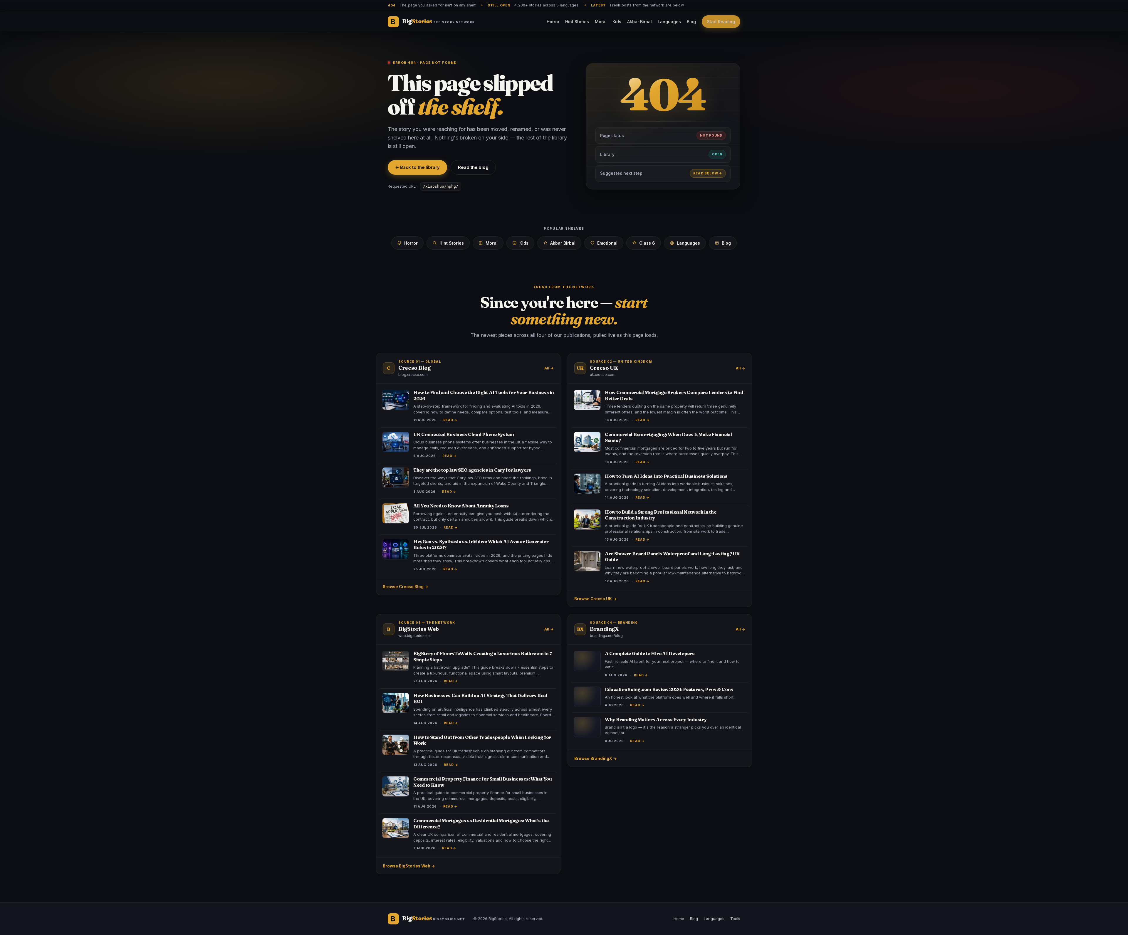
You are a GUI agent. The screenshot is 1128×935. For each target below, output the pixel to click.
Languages (669, 21)
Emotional (607, 243)
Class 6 (647, 243)
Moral (601, 21)
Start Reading (721, 21)
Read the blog (473, 167)
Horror (553, 21)
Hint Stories (577, 21)
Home (679, 918)
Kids (616, 21)
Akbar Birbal (639, 21)
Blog (691, 21)
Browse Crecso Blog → (405, 586)
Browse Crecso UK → (595, 598)
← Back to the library (417, 167)
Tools (735, 918)
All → (549, 368)
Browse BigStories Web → (409, 866)
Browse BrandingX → (595, 758)
